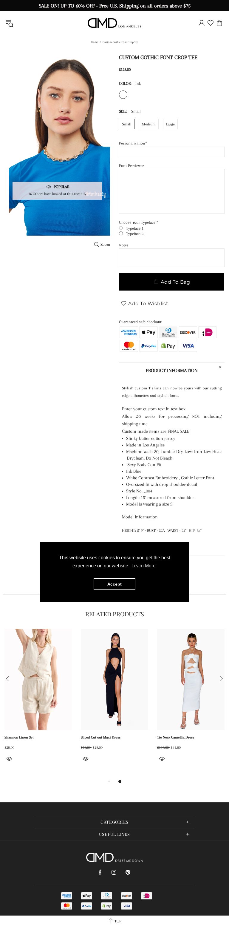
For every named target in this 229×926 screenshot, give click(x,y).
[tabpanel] (38, 702)
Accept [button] (114, 584)
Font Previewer (131, 165)
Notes (124, 245)
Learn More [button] (143, 565)
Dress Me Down (114, 23)
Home (94, 42)
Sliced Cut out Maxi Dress (100, 737)
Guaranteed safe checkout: (140, 322)
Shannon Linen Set (19, 737)
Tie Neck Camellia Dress (175, 737)
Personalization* (133, 143)
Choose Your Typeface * (138, 222)
